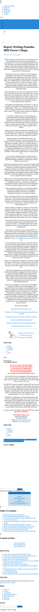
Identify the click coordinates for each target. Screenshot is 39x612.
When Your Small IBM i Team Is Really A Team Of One (20, 556)
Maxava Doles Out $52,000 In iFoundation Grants (18, 527)
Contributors (7, 11)
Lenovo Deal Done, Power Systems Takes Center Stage (20, 440)
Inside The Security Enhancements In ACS (16, 559)
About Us (6, 12)
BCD (19, 500)
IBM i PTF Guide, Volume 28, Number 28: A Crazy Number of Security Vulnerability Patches (21, 561)
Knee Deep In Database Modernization (21, 320)
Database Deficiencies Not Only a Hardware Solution (21, 316)
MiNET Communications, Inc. (19, 503)
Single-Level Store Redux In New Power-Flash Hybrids (20, 531)
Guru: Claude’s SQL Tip (11, 572)
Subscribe (6, 7)
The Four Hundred (9, 6)
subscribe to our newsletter (7, 582)
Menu (1, 17)
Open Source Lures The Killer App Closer (16, 529)
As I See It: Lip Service (10, 519)
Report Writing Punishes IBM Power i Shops (16, 516)
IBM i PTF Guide (9, 596)
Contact (6, 14)
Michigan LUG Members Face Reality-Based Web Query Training (21, 312)
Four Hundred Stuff (19, 544)
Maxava (19, 497)
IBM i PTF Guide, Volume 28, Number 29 (16, 564)
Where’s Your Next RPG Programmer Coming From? (19, 526)
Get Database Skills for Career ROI (21, 326)
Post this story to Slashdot (25, 337)
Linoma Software (19, 501)
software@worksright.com (23, 419)
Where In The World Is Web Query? (21, 309)
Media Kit (6, 9)
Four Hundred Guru (19, 546)
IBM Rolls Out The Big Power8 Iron (14, 439)
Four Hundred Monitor (10, 594)
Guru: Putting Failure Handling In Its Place (16, 557)
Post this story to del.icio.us (26, 333)
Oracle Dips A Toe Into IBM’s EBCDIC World (17, 554)
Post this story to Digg (25, 335)
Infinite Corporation (19, 498)
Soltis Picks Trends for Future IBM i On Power (17, 524)
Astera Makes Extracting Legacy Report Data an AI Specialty (21, 574)
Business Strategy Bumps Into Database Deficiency (21, 323)
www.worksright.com (24, 421)
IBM (28, 69)
